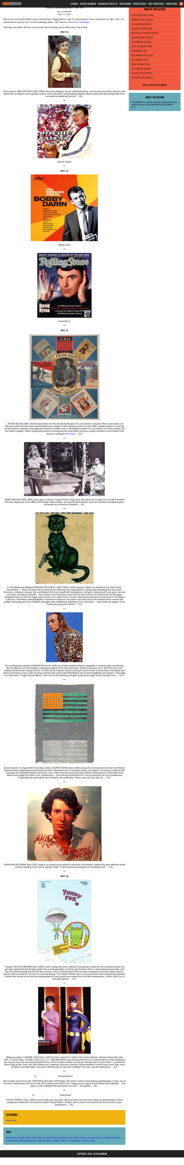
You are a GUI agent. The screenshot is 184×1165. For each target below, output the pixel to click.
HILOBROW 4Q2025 (141, 68)
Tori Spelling (73, 1140)
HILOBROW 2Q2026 (141, 24)
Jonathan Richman (110, 1137)
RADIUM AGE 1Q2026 (142, 37)
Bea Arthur (11, 1137)
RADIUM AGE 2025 (140, 64)
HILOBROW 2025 (139, 59)
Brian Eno (37, 1137)
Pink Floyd (70, 433)
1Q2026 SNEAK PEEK (141, 73)
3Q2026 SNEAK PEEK (141, 28)
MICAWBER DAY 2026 (142, 55)
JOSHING (74, 3)
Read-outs (11, 1120)
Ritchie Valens (45, 1140)
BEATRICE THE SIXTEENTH (145, 33)
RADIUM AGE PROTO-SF (107, 3)
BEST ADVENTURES (156, 3)
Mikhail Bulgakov (28, 1140)
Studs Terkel (59, 1140)
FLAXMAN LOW (139, 50)
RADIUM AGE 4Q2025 (142, 77)
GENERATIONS (171, 3)
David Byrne (66, 1137)
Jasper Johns (94, 1137)
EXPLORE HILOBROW (88, 3)
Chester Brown (50, 1137)
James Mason (79, 1137)
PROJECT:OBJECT (140, 3)
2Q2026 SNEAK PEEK (141, 46)
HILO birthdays (81, 22)
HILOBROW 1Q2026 (141, 41)
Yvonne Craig (87, 1140)
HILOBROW (162, 85)
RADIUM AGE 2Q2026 (142, 19)
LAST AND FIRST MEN (142, 15)
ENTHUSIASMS (125, 3)
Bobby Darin (24, 1137)
